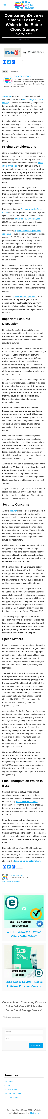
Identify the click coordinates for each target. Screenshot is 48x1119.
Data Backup (16, 881)
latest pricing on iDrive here (27, 861)
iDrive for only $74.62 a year (27, 219)
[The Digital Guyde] (24, 5)
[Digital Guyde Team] (8, 80)
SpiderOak (7, 96)
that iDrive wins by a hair (27, 802)
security (13, 511)
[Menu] (4, 5)
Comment (36, 1045)
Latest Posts (14, 71)
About (5, 71)
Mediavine (34, 1113)
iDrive (23, 96)
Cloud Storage (6, 881)
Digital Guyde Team (22, 76)
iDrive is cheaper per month (25, 296)
